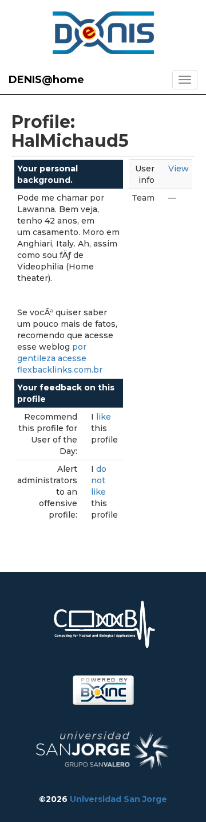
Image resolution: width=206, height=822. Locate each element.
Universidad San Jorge (118, 799)
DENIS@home (46, 79)
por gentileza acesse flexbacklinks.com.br (59, 358)
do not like (98, 480)
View (178, 168)
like (103, 417)
